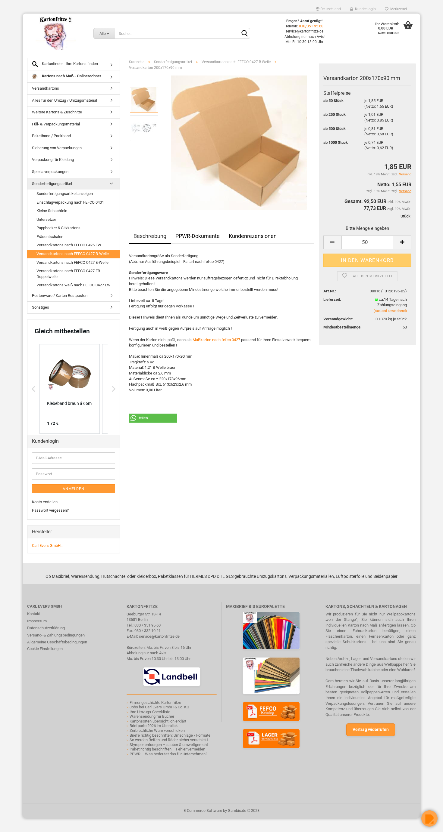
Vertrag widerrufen (371, 729)
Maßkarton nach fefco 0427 (216, 339)
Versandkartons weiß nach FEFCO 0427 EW (73, 285)
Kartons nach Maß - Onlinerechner (71, 76)
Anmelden (73, 489)
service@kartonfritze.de (159, 636)
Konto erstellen (45, 502)
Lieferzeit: (332, 299)
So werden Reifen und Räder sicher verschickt (169, 740)
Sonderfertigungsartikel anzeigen (64, 193)
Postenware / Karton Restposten (59, 295)
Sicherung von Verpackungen (57, 148)
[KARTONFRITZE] (55, 33)
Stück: (406, 216)
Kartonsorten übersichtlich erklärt (158, 721)
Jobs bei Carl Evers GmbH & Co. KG (159, 707)
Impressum (37, 621)
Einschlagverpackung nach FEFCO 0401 (70, 202)
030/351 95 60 (311, 26)
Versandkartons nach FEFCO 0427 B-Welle (72, 253)
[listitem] (69, 389)
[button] (153, 418)
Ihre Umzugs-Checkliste (150, 712)
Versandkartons (45, 88)
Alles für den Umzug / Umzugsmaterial (64, 100)
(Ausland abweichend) (390, 311)
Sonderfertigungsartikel (52, 183)
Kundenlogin (364, 9)
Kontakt (33, 614)
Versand (405, 191)
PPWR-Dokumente (197, 236)
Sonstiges (40, 307)
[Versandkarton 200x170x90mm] (239, 142)
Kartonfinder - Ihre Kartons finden (69, 63)
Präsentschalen (49, 236)
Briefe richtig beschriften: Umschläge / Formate (170, 735)
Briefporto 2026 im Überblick (154, 725)
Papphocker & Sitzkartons (58, 228)
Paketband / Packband (51, 136)
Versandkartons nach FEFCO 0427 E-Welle (72, 262)
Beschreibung (150, 236)
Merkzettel (397, 9)
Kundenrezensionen (253, 236)
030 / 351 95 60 (147, 625)
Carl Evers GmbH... (47, 545)
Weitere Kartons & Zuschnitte (57, 112)
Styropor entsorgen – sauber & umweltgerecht (169, 744)
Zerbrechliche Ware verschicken (157, 730)
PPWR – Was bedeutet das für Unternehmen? (168, 754)
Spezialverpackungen (50, 171)
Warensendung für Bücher (152, 716)
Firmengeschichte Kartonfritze (155, 702)
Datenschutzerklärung (46, 628)
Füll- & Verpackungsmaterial (56, 124)
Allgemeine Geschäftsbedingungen (57, 642)
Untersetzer (46, 219)
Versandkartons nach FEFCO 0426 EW (68, 245)
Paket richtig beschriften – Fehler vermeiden (167, 749)
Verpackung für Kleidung (53, 159)
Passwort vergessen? (50, 510)
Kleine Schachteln (51, 210)
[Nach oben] (17, 822)
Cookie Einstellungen (45, 648)
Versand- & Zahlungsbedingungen (56, 635)
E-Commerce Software (203, 810)
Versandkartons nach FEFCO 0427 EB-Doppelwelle (68, 274)
